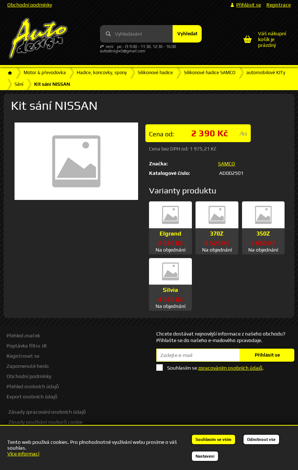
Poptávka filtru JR (27, 346)
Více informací (23, 454)
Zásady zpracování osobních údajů (47, 412)
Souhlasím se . (215, 367)
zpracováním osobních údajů (230, 368)
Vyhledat (187, 33)
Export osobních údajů (32, 396)
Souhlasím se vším (213, 439)
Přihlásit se (267, 355)
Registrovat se (23, 356)
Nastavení (205, 456)
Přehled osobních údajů (33, 386)
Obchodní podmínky (29, 5)
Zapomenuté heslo (28, 366)
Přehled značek (23, 335)
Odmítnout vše (261, 439)
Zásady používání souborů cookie (45, 422)
